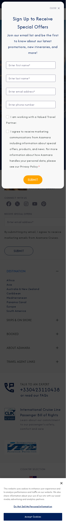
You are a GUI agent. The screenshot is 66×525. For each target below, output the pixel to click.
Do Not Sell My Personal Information (33, 506)
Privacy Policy (29, 166)
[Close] (61, 483)
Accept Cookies (33, 516)
